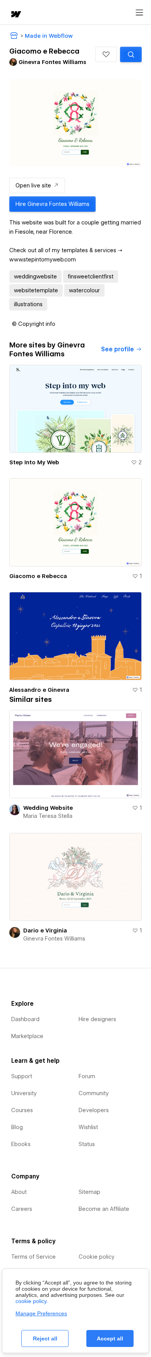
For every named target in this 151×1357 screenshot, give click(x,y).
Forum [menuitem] (87, 1076)
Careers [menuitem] (21, 1209)
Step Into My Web (34, 462)
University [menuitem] (24, 1093)
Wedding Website (48, 808)
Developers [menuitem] (94, 1110)
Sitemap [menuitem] (89, 1192)
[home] (15, 15)
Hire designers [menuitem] (97, 1019)
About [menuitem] (19, 1192)
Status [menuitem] (87, 1144)
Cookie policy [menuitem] (97, 1257)
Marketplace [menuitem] (27, 1036)
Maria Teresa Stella (47, 816)
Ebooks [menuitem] (21, 1144)
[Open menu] (139, 12)
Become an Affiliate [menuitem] (104, 1209)
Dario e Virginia (45, 930)
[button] (106, 54)
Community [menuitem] (94, 1093)
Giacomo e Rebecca (38, 576)
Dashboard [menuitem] (25, 1019)
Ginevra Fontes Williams (54, 939)
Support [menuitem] (21, 1076)
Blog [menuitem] (17, 1127)
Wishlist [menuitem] (88, 1127)
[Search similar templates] (131, 54)
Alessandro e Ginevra (39, 690)
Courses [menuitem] (22, 1110)
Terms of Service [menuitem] (33, 1257)
